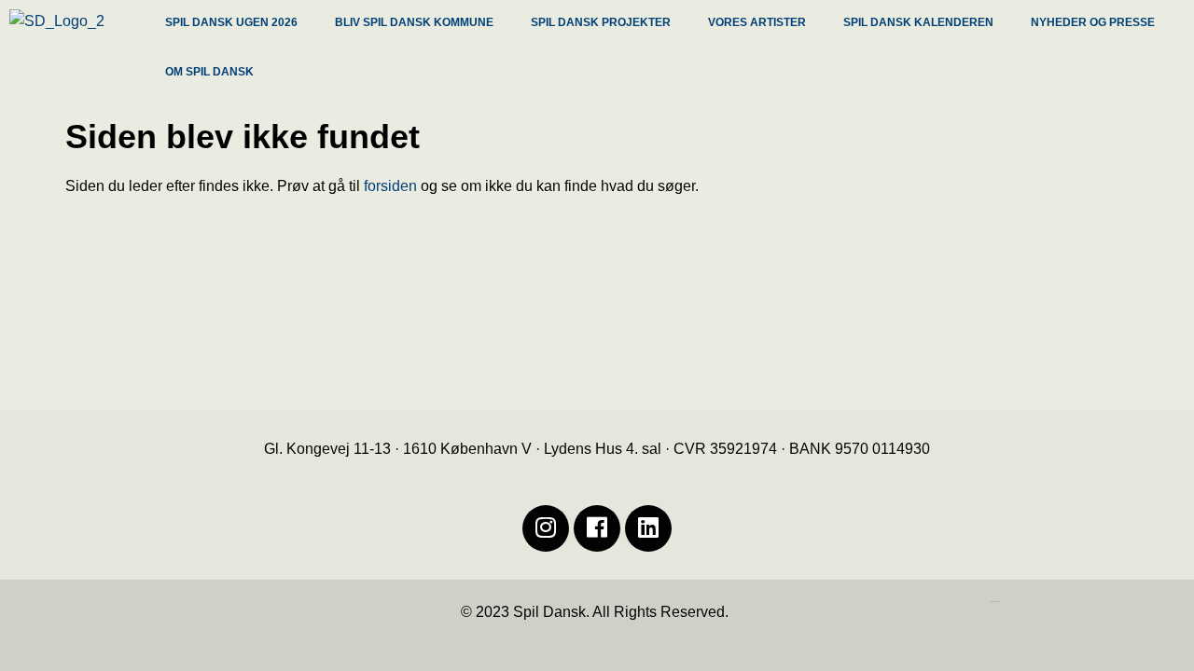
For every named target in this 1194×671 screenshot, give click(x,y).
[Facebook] (597, 528)
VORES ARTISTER (757, 22)
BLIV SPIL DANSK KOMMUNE (414, 22)
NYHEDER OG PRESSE (1093, 22)
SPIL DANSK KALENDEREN (918, 22)
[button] (236, 24)
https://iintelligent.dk (995, 601)
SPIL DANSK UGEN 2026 (231, 22)
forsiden (390, 186)
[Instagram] (545, 528)
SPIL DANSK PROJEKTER (601, 22)
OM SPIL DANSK (209, 71)
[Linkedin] (648, 528)
